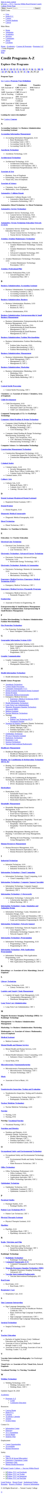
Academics (10, 34)
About (8, 40)
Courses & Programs (24, 46)
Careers (8, 18)
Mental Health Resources (15, 1464)
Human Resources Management (13, 844)
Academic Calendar (13, 1417)
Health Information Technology (13, 673)
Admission (9, 32)
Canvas (8, 22)
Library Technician (8, 981)
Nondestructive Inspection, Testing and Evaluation (20, 1089)
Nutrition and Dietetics (10, 1128)
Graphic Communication (10, 656)
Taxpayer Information (31, 1484)
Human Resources (12, 1448)
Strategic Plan (11, 1437)
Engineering (5, 599)
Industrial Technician (9, 861)
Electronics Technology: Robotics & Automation (20, 565)
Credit (12, 1401)
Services (9, 36)
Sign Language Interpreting (12, 1303)
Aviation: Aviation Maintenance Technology (18, 239)
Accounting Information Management (16, 134)
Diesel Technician (8, 521)
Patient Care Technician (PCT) (21, 719)
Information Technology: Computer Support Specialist (22, 882)
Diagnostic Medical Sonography (13, 514)
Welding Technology (9, 1379)
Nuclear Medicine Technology (17, 713)
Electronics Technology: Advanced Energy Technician (22, 554)
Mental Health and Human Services (15, 1045)
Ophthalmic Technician (14, 734)
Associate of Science (8, 183)
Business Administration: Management (16, 353)
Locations (9, 43)
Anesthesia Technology (10, 150)
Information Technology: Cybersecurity (16, 894)
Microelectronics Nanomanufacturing (15, 1065)
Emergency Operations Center (17, 1460)
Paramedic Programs (17, 701)
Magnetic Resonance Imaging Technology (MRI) (25, 1268)
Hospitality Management (10, 804)
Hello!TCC (10, 1412)
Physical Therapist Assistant (16, 736)
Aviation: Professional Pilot (11, 269)
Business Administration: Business (14, 300)
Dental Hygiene (7, 506)
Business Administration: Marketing (15, 367)
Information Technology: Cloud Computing (18, 872)
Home (8, 30)
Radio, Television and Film (11, 1242)
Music (3, 1076)
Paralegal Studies (7, 1200)
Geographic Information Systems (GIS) (16, 640)
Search (9, 8)
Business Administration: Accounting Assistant (19, 286)
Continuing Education (18, 1403)
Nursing (13, 717)
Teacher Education (8, 1335)
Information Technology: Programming (16, 938)
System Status (11, 1421)
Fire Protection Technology (11, 625)
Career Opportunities (13, 1444)
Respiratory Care (12, 740)
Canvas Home (11, 1410)
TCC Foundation (12, 1432)
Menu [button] (4, 8)
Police (8, 1456)
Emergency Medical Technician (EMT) (24, 699)
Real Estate (5, 1280)
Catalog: (10, 119)
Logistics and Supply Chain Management (17, 991)
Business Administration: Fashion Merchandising (20, 337)
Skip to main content (8, 2)
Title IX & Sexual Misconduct (16, 1458)
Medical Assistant (12, 711)
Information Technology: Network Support (18, 924)
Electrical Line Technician (11, 542)
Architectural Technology (11, 158)
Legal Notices (6, 1482)
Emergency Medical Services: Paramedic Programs (21, 589)
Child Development (8, 400)
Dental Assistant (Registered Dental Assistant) (18, 498)
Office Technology (8, 1167)
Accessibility (10, 1446)
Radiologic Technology (14, 738)
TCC (10, 16)
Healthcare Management (10, 748)
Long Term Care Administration (17, 705)
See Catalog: (16, 81)
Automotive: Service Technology (13, 209)
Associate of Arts (7, 172)
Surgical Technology (13, 742)
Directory (9, 1430)
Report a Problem (15, 1484)
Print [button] (2, 53)
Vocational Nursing (17, 721)
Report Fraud (17, 1482)
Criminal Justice (7, 463)
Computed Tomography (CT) (16, 689)
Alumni (8, 1419)
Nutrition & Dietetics (13, 723)
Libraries (9, 1414)
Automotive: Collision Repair (12, 193)
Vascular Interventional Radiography (19, 744)
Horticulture (6, 788)
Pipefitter (4, 1225)
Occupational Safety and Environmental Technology (21, 1151)
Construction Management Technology (16, 449)
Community (10, 38)
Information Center (12, 1428)
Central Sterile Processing (11, 386)
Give (7, 14)
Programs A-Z (38, 46)
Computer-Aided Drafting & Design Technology (20, 419)
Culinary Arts (6, 479)
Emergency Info (11, 1462)
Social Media (10, 1435)
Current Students (12, 20)
